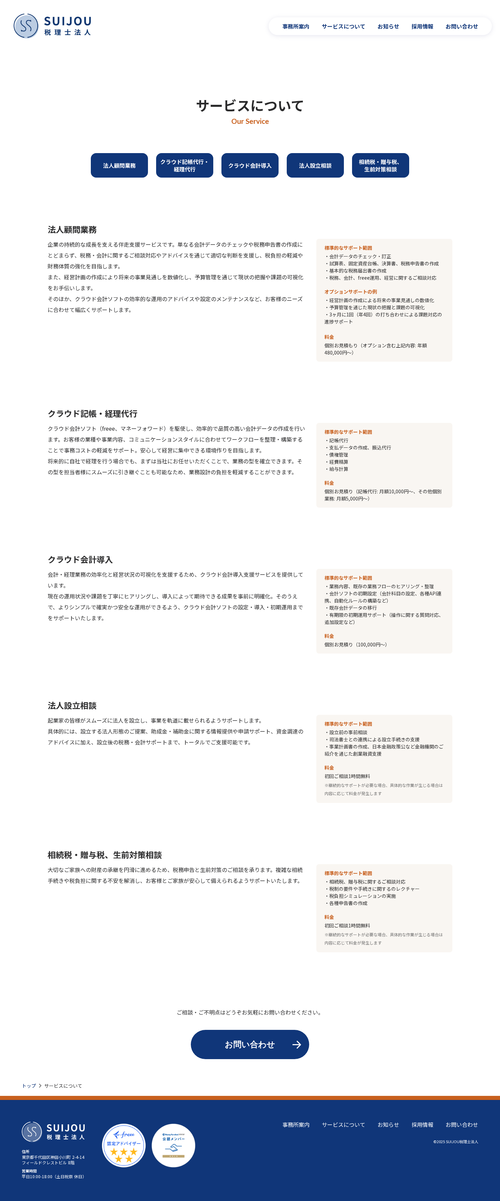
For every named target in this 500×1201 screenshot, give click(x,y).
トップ (29, 1085)
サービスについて (343, 26)
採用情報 (422, 26)
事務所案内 (296, 26)
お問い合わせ (462, 26)
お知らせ (388, 26)
